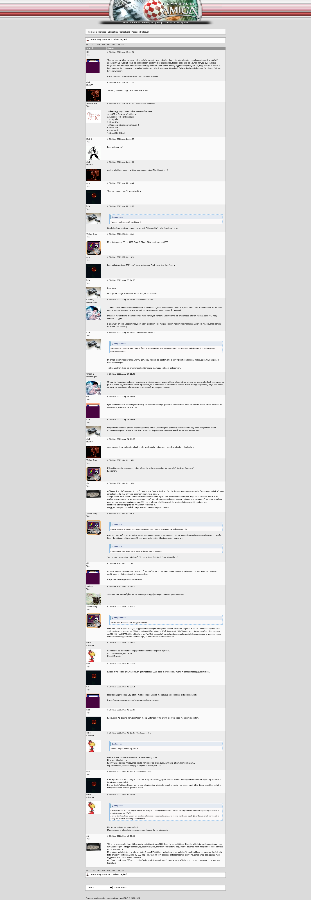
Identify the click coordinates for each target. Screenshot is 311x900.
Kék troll (90, 645)
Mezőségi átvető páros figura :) (124, 125)
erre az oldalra (173, 779)
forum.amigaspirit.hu (101, 40)
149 (118, 45)
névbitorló (134, 191)
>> (122, 45)
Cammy (110, 779)
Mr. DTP (89, 85)
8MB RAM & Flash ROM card (142, 242)
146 (103, 45)
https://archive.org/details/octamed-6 (124, 579)
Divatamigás (91, 302)
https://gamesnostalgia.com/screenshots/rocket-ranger (133, 700)
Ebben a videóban (115, 672)
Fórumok (92, 32)
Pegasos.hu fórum (140, 32)
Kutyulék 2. (114, 122)
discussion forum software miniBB (111, 898)
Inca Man (111, 288)
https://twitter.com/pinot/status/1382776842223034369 (132, 76)
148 (113, 45)
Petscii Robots (114, 656)
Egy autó (113, 130)
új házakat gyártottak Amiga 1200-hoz (150, 844)
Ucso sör (113, 128)
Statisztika (113, 32)
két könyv (140, 468)
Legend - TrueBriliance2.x (121, 117)
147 (108, 45)
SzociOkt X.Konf (117, 133)
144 (94, 45)
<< (87, 45)
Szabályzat (125, 32)
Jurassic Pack (148, 265)
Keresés (102, 32)
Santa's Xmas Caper (123, 785)
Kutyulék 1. (114, 119)
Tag (87, 55)
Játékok (116, 40)
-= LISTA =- (112, 114)
